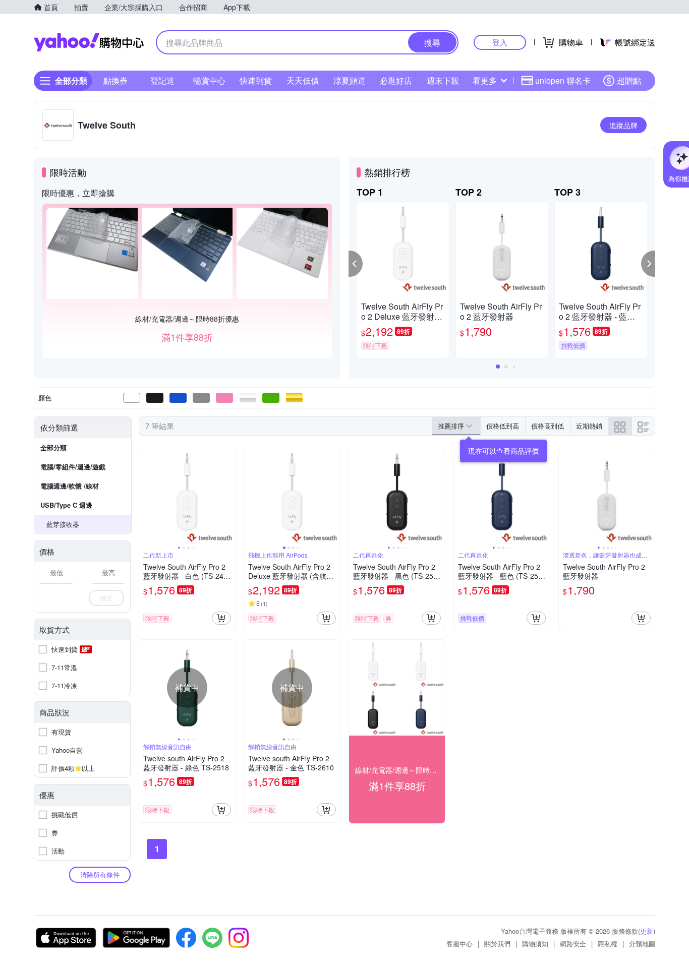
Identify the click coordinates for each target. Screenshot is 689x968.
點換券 (115, 80)
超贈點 (629, 80)
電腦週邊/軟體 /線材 (69, 486)
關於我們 (497, 943)
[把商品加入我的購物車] (221, 618)
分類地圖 (642, 943)
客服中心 (459, 943)
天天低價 (302, 80)
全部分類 (53, 447)
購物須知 (535, 943)
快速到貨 (256, 80)
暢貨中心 (209, 80)
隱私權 (607, 943)
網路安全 (573, 943)
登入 (499, 42)
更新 (646, 931)
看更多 (485, 80)
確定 (106, 597)
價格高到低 (547, 426)
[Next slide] (228, 496)
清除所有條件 (100, 874)
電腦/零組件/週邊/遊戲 (72, 466)
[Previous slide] (145, 496)
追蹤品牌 (623, 125)
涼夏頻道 (349, 80)
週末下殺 (443, 80)
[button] (356, 264)
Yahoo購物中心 (89, 42)
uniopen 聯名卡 (563, 80)
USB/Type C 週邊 (66, 505)
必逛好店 (396, 80)
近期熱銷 (589, 426)
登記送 (162, 80)
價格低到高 (502, 426)
